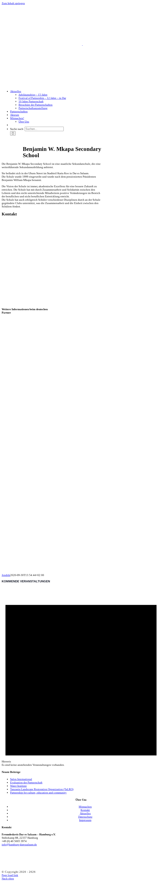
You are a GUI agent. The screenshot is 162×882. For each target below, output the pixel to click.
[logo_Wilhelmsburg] (44, 565)
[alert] (81, 676)
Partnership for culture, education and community (38, 792)
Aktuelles (85, 813)
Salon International (21, 779)
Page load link (10, 875)
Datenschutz (85, 816)
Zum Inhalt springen (13, 3)
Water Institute (18, 785)
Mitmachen (85, 806)
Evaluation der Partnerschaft (26, 782)
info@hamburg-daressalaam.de (19, 844)
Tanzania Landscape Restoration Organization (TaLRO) (41, 789)
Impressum (85, 820)
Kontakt (85, 810)
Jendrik (6, 575)
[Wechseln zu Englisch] (12, 125)
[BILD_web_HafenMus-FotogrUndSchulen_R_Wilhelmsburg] (65, 468)
